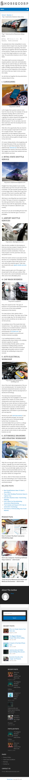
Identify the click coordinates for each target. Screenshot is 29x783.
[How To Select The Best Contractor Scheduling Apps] (14, 526)
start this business (17, 415)
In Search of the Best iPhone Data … (17, 644)
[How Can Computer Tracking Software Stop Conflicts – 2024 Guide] (14, 548)
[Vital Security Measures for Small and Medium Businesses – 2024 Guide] (14, 570)
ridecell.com (13, 147)
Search (14, 618)
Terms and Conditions (9, 759)
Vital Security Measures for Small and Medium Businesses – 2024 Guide (14, 580)
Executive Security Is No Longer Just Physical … (16, 658)
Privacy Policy (7, 757)
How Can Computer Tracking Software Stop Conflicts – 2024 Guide (14, 558)
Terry (4, 39)
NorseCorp (9, 779)
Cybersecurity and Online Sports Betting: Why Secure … (17, 651)
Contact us (6, 764)
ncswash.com (15, 331)
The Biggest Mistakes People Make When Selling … (17, 637)
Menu (2, 9)
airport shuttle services (20, 265)
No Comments (14, 40)
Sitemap (5, 762)
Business (4, 40)
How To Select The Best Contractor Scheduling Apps (13, 537)
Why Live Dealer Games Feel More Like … (17, 630)
